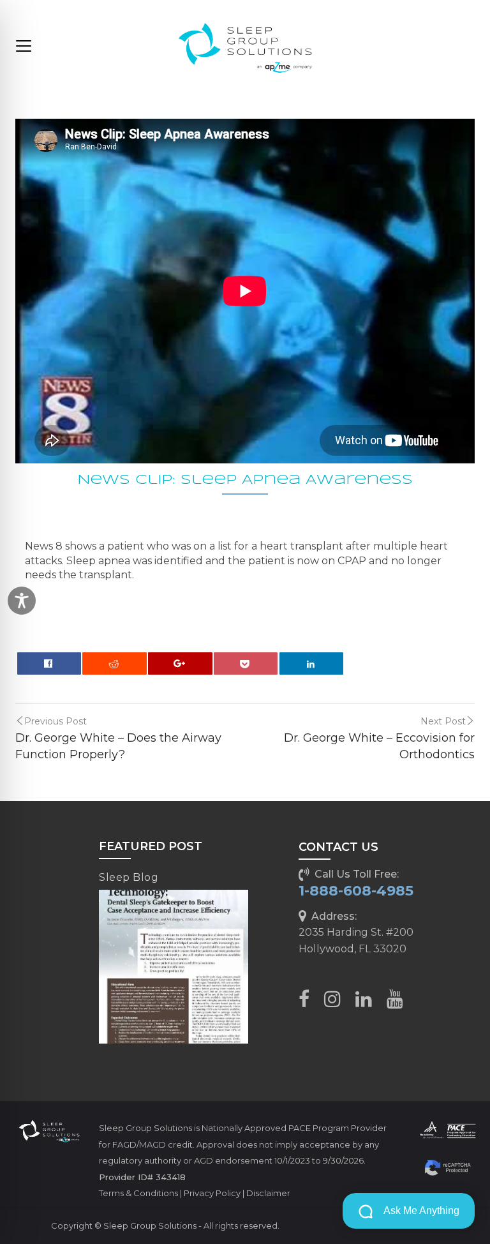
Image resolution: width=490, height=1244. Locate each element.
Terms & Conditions (138, 1193)
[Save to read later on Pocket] (246, 663)
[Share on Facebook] (49, 663)
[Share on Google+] (180, 663)
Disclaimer (268, 1193)
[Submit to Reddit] (114, 663)
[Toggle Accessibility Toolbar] (21, 600)
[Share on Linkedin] (311, 663)
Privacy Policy (212, 1193)
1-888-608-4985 (356, 890)
